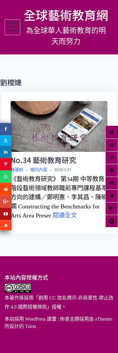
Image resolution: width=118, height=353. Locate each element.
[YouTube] (5, 214)
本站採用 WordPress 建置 (31, 319)
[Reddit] (5, 189)
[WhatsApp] (5, 176)
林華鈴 (17, 170)
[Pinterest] (5, 164)
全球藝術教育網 (66, 15)
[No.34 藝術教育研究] (59, 126)
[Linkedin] (5, 151)
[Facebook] (5, 129)
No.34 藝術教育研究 (43, 160)
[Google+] (5, 201)
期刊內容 (38, 170)
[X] (5, 140)
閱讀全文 (65, 215)
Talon (30, 326)
